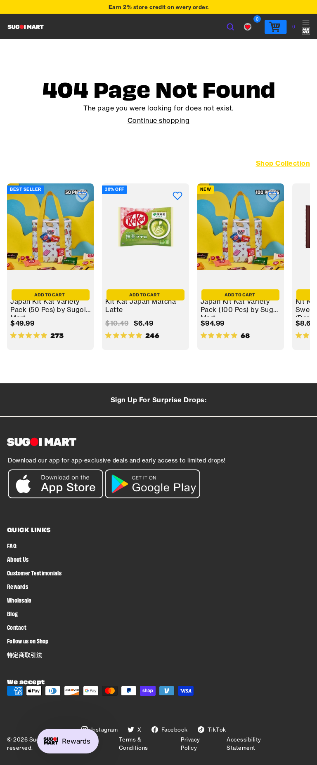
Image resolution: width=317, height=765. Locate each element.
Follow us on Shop (28, 641)
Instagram (104, 729)
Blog (12, 613)
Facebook (174, 729)
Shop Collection (283, 163)
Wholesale (19, 600)
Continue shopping (159, 120)
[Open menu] (306, 27)
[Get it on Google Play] (152, 496)
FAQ (12, 545)
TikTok (217, 729)
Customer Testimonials (34, 573)
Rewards (17, 586)
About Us (17, 559)
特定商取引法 (25, 654)
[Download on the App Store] (55, 496)
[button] (82, 195)
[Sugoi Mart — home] (25, 26)
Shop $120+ (117, 8)
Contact (16, 627)
